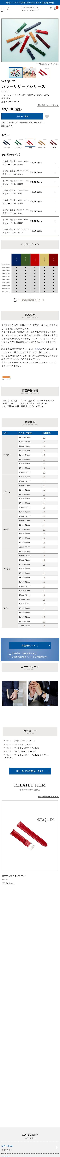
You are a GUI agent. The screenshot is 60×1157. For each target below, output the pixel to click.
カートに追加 (22, 116)
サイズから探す (20, 751)
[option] (29, 40)
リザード (31, 741)
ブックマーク (47, 117)
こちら (10, 126)
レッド (29, 744)
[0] (55, 9)
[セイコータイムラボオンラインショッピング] (30, 9)
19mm (32, 751)
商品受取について (30, 645)
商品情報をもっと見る (47, 105)
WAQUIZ (35, 748)
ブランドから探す (21, 748)
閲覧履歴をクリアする (48, 796)
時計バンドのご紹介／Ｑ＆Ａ (30, 771)
